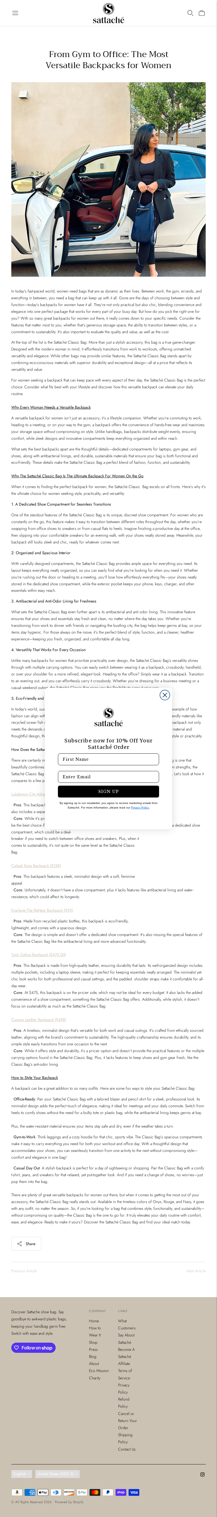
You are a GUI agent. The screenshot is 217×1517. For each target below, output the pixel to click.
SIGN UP (108, 791)
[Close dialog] (165, 695)
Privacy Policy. (140, 807)
